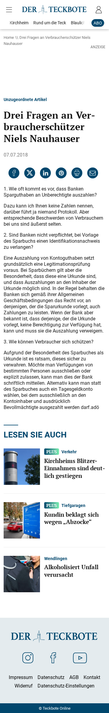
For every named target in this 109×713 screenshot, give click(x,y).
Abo (98, 23)
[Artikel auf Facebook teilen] (13, 172)
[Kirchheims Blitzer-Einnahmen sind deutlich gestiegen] (22, 466)
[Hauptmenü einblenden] (10, 10)
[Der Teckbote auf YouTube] (80, 657)
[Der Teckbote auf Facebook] (53, 657)
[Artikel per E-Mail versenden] (92, 172)
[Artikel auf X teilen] (29, 172)
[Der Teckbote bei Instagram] (27, 657)
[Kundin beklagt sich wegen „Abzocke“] (22, 519)
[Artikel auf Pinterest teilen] (61, 172)
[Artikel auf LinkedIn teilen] (45, 172)
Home (9, 37)
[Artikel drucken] (76, 172)
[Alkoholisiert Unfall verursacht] (22, 573)
